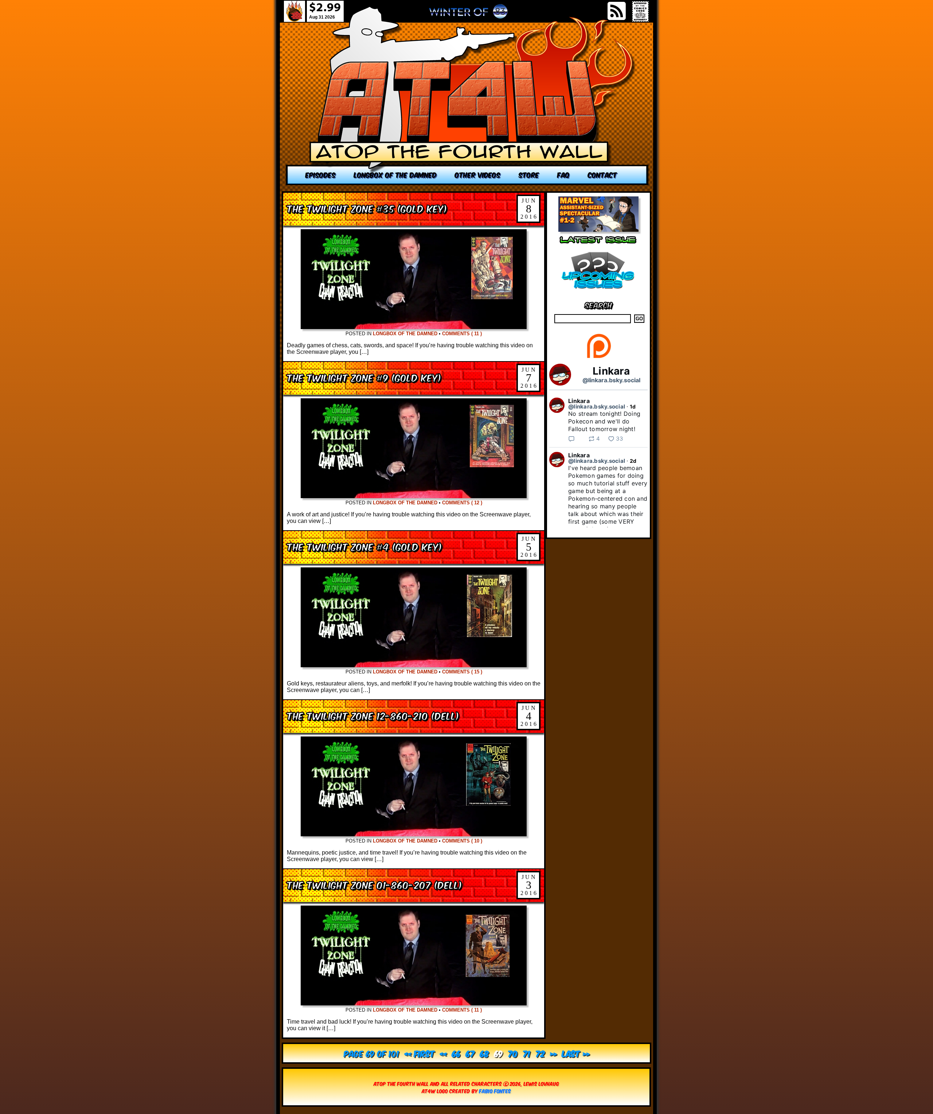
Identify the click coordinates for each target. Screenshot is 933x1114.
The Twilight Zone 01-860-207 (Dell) (374, 884)
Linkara (611, 371)
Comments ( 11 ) (462, 333)
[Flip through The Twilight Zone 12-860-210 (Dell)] (414, 834)
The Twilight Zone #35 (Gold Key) (367, 208)
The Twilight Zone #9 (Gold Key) (364, 377)
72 (540, 1053)
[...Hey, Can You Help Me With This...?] (468, 14)
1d (633, 406)
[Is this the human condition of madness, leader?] (467, 95)
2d (633, 461)
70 (513, 1053)
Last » (576, 1053)
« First (420, 1053)
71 (527, 1053)
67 (470, 1053)
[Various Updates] (598, 293)
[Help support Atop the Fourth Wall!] (598, 358)
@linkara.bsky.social (611, 380)
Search (598, 304)
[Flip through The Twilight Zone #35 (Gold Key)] (414, 327)
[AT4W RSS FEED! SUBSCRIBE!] (617, 11)
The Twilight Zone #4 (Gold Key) (364, 546)
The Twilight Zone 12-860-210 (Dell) (373, 715)
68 (484, 1053)
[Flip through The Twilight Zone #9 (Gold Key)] (414, 496)
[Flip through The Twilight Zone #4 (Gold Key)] (414, 665)
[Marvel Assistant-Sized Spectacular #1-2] (598, 230)
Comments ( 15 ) (462, 672)
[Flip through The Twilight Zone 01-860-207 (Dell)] (414, 1003)
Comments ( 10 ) (462, 841)
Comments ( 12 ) (462, 502)
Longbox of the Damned (405, 333)
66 (456, 1053)
